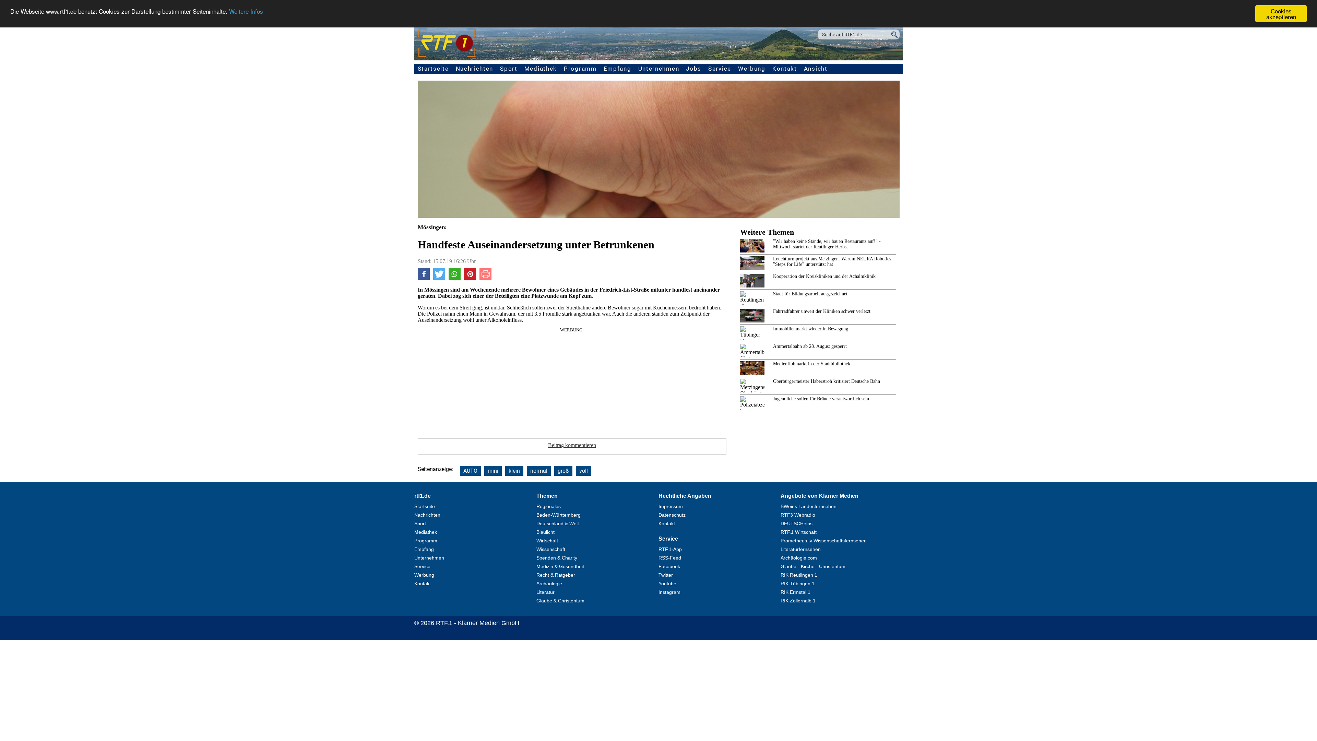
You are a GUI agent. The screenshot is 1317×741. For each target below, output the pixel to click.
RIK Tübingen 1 (798, 583)
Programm (580, 68)
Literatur (545, 592)
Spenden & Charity (556, 558)
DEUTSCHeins (796, 523)
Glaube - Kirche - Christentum (813, 566)
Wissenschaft (550, 549)
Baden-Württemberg (558, 515)
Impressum (670, 506)
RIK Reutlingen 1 (799, 575)
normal (538, 471)
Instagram (669, 592)
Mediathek (540, 68)
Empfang (617, 68)
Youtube (667, 583)
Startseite (433, 68)
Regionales (548, 506)
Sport (509, 68)
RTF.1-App (670, 549)
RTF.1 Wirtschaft (799, 532)
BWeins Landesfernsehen (809, 506)
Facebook (669, 566)
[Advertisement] (572, 381)
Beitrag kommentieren (572, 445)
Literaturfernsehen (801, 549)
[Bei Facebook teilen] (424, 278)
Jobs (693, 68)
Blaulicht (545, 532)
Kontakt (784, 68)
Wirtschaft (547, 540)
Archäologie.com (799, 558)
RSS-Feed (669, 558)
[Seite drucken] (485, 278)
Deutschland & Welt (557, 523)
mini (493, 471)
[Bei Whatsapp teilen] (455, 278)
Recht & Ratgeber (555, 575)
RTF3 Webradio (798, 515)
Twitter (665, 575)
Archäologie (549, 583)
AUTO (470, 471)
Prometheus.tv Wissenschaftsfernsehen (824, 540)
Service (719, 68)
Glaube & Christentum (560, 600)
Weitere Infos (246, 11)
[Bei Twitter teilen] (439, 278)
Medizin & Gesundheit (560, 566)
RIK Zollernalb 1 (798, 600)
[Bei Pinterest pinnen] (470, 278)
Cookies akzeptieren (1281, 14)
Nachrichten (475, 68)
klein (514, 471)
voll (583, 471)
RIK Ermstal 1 (795, 592)
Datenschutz (672, 515)
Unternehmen (658, 68)
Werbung (752, 68)
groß (563, 471)
